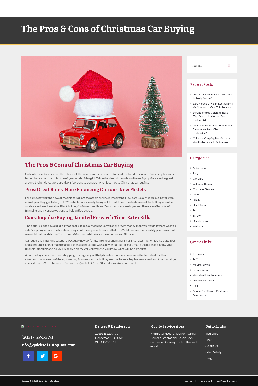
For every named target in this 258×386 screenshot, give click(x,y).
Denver (180, 333)
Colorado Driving (202, 183)
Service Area (200, 269)
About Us (211, 345)
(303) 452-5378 (37, 337)
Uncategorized (201, 220)
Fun (195, 210)
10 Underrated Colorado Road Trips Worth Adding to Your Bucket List (210, 116)
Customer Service (203, 189)
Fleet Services (201, 205)
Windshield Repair (203, 280)
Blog (195, 173)
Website (198, 226)
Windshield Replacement (207, 275)
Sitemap (233, 381)
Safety (197, 215)
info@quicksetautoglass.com (48, 344)
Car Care (198, 178)
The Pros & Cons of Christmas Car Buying (79, 165)
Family (196, 199)
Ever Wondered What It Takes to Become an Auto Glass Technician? (212, 129)
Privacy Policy (219, 381)
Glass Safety (213, 352)
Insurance (199, 254)
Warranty (189, 381)
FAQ (195, 259)
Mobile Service (201, 264)
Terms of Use (203, 381)
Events (197, 194)
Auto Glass (199, 168)
